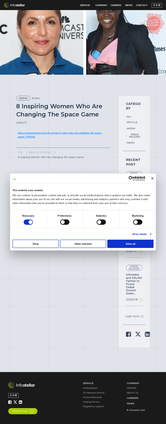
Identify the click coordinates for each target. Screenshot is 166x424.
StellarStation (90, 388)
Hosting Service (91, 401)
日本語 (156, 5)
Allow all (130, 243)
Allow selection (83, 243)
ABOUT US (132, 392)
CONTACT (142, 5)
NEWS (128, 5)
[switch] (64, 222)
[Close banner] (152, 178)
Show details (139, 234)
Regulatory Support (93, 406)
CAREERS (115, 5)
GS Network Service (94, 392)
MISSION (131, 388)
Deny (36, 243)
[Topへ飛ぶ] (21, 385)
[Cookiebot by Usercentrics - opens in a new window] (131, 178)
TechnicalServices (92, 397)
